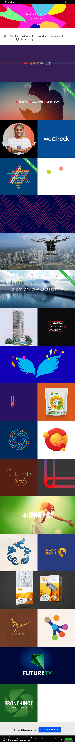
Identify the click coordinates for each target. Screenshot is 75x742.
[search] (66, 2)
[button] (70, 2)
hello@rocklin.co (49, 730)
